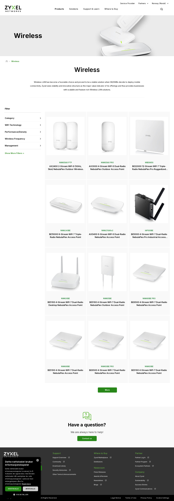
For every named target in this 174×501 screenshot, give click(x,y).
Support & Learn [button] (91, 9)
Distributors (98, 462)
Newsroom (99, 468)
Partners (142, 3)
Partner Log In (140, 457)
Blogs (96, 485)
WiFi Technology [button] (13, 125)
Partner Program (141, 462)
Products (59, 9)
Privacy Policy (146, 498)
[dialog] (22, 477)
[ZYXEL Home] (13, 9)
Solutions (73, 9)
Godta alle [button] (13, 489)
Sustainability (140, 480)
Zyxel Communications (143, 489)
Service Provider (127, 3)
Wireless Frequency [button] (15, 138)
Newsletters (98, 480)
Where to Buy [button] (111, 9)
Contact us (87, 438)
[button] (21, 494)
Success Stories (141, 485)
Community (57, 462)
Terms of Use (130, 498)
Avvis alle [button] (30, 489)
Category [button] (9, 118)
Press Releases (100, 472)
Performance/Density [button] (16, 132)
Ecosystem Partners (142, 466)
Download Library (59, 466)
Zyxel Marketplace (101, 457)
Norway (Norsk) (159, 3)
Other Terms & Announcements (64, 474)
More (107, 390)
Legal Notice (116, 498)
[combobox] (37, 460)
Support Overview (59, 457)
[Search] (162, 9)
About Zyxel (139, 476)
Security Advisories (60, 470)
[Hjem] (6, 61)
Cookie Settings (162, 498)
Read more (26, 484)
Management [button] (11, 145)
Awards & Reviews (101, 476)
